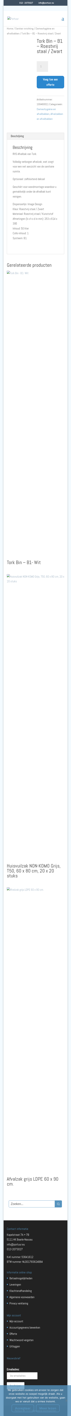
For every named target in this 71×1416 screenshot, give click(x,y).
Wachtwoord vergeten (21, 1340)
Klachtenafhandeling (20, 1291)
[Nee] (66, 1401)
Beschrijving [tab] (17, 136)
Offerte (13, 1334)
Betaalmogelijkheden (20, 1278)
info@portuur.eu (16, 1244)
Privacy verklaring (18, 1303)
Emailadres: (13, 1369)
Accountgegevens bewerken (24, 1327)
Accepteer (23, 1408)
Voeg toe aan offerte (50, 82)
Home (10, 28)
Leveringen (15, 1284)
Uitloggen (14, 1346)
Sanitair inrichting (24, 28)
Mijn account (16, 1321)
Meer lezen (47, 1408)
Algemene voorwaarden (21, 1297)
